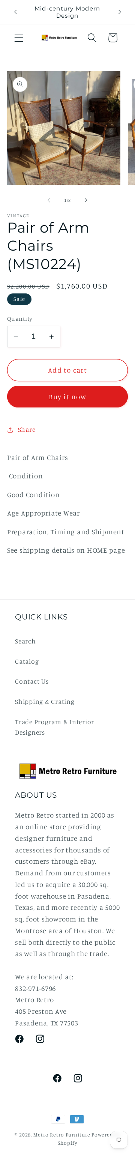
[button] (19, 37)
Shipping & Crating (45, 701)
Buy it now (67, 396)
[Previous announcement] (15, 12)
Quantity (20, 318)
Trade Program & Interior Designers (54, 727)
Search (25, 641)
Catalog (27, 661)
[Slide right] (86, 200)
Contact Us (32, 681)
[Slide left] (49, 200)
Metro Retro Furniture (62, 1135)
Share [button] (27, 429)
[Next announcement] (119, 12)
